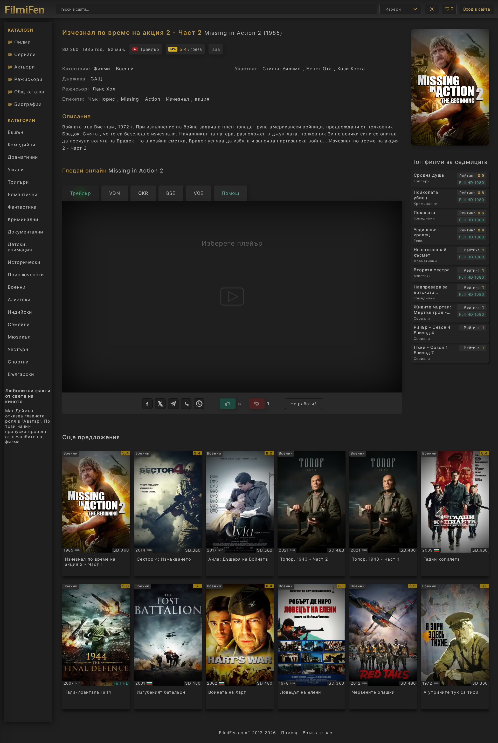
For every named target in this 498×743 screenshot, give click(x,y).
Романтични (23, 194)
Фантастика (22, 207)
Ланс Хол (104, 89)
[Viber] (186, 403)
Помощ (289, 732)
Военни (17, 287)
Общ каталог (26, 91)
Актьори (21, 67)
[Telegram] (173, 403)
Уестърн (18, 349)
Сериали (22, 54)
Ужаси (16, 169)
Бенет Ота (319, 68)
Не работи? (303, 403)
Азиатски (19, 299)
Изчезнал (177, 99)
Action (152, 99)
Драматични (23, 157)
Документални (25, 232)
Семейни (19, 324)
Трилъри (18, 183)
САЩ (96, 78)
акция (202, 99)
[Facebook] (147, 403)
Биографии (25, 104)
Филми (19, 42)
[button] (432, 9)
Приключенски (26, 274)
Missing (130, 99)
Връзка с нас (317, 732)
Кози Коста (351, 68)
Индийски (20, 312)
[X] (160, 403)
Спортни (18, 361)
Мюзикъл (19, 337)
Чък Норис (101, 99)
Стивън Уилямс (281, 68)
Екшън (15, 132)
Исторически (24, 262)
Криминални (23, 219)
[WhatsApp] (199, 403)
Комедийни (22, 144)
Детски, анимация (20, 247)
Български (21, 374)
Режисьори (25, 79)
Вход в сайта (476, 9)
